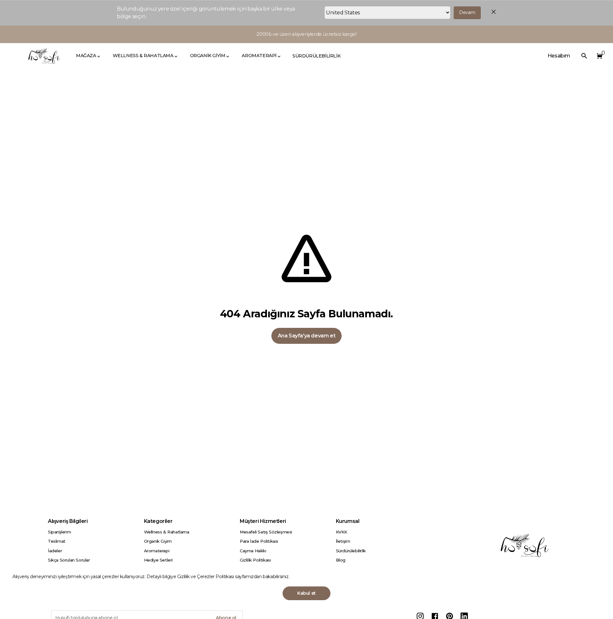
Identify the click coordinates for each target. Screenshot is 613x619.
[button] (598, 56)
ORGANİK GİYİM (207, 55)
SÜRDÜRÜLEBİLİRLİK (316, 56)
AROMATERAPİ (259, 55)
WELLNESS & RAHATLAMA (143, 55)
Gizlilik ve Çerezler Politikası (206, 576)
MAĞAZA (86, 55)
